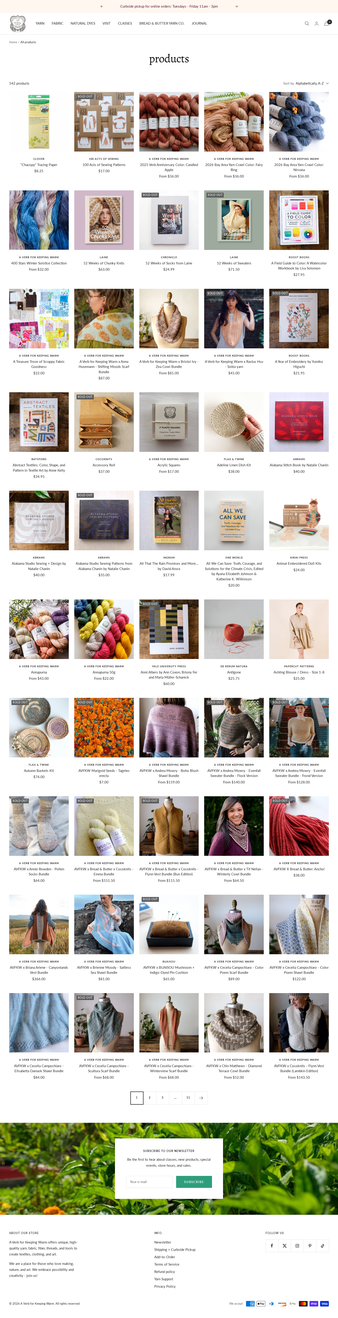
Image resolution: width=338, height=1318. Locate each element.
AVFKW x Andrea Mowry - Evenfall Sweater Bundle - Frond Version (299, 773)
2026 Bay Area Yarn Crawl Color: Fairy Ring (234, 167)
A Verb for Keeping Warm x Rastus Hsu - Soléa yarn (234, 364)
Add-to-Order (164, 1257)
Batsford (39, 459)
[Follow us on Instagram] (297, 1245)
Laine (104, 257)
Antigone (234, 672)
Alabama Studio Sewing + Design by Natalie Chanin (39, 566)
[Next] (201, 1098)
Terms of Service (166, 1264)
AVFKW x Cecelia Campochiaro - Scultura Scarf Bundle (104, 1068)
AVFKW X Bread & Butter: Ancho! (299, 869)
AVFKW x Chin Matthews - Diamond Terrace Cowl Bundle (234, 1068)
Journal (199, 23)
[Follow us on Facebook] (272, 1245)
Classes (125, 23)
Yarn (40, 23)
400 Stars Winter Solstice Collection (39, 263)
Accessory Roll (104, 465)
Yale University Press (169, 666)
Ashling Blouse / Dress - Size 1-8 (299, 672)
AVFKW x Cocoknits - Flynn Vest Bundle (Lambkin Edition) (299, 1068)
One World (234, 557)
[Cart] (326, 23)
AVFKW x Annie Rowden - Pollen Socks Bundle (39, 871)
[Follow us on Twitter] (284, 1245)
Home (13, 42)
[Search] (307, 23)
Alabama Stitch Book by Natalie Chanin (299, 465)
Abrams (299, 459)
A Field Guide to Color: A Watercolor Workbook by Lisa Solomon (299, 265)
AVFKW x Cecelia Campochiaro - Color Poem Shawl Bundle (299, 970)
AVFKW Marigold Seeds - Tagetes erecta (104, 773)
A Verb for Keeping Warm (169, 158)
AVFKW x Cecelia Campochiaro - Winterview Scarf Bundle (169, 1068)
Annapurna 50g (104, 672)
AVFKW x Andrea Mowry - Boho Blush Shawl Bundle (169, 773)
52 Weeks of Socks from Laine (169, 263)
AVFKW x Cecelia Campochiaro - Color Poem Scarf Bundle (234, 970)
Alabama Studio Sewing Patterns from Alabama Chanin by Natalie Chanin (104, 566)
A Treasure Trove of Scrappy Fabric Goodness (39, 364)
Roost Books (299, 257)
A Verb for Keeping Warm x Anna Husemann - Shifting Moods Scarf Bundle (104, 366)
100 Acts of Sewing (104, 158)
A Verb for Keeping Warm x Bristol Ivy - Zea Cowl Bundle (169, 364)
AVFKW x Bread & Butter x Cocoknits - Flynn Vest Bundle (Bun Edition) (169, 871)
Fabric (57, 23)
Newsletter (162, 1242)
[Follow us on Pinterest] (310, 1245)
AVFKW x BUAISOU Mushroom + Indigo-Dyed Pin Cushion (169, 970)
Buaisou (169, 961)
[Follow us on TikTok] (322, 1245)
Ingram (169, 557)
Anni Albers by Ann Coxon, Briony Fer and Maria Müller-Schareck (169, 674)
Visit (107, 23)
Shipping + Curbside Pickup (174, 1249)
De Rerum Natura (234, 666)
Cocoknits (104, 459)
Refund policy (164, 1271)
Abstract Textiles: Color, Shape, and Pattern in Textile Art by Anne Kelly (39, 467)
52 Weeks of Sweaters (234, 263)
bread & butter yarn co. (161, 23)
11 (188, 1097)
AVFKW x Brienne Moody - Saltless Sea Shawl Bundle (104, 970)
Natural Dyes (83, 23)
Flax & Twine (234, 459)
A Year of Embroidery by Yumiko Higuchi (299, 364)
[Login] (317, 24)
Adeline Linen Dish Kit (234, 465)
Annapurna (39, 672)
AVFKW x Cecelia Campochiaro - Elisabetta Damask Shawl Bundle (39, 1068)
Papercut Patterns (299, 666)
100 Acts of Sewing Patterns (104, 165)
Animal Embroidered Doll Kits (299, 563)
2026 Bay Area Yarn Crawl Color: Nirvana (299, 167)
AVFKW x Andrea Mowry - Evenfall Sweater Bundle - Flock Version (234, 773)
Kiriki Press (299, 557)
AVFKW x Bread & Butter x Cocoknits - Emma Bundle (104, 871)
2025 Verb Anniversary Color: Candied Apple (169, 167)
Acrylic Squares (169, 465)
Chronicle (169, 257)
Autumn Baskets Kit (39, 770)
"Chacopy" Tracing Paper (38, 165)
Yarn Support (163, 1279)
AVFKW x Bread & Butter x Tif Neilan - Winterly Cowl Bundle (234, 871)
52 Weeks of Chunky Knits (103, 263)
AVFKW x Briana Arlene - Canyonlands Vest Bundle (39, 970)
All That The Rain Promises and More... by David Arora (169, 566)
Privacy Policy (165, 1286)
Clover (39, 158)
